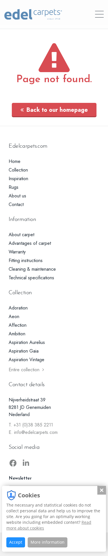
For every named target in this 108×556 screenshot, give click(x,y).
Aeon (14, 316)
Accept (15, 542)
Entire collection (24, 369)
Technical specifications (31, 277)
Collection (18, 170)
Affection (17, 325)
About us (17, 196)
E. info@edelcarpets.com (33, 432)
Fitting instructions (26, 260)
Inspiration (18, 178)
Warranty (17, 252)
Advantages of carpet (30, 243)
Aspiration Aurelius (27, 342)
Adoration (18, 308)
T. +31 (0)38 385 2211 (31, 425)
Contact (16, 204)
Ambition (17, 333)
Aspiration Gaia (24, 351)
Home (14, 161)
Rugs (13, 187)
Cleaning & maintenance (32, 269)
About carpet (21, 234)
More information (48, 542)
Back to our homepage (57, 110)
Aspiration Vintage (26, 359)
